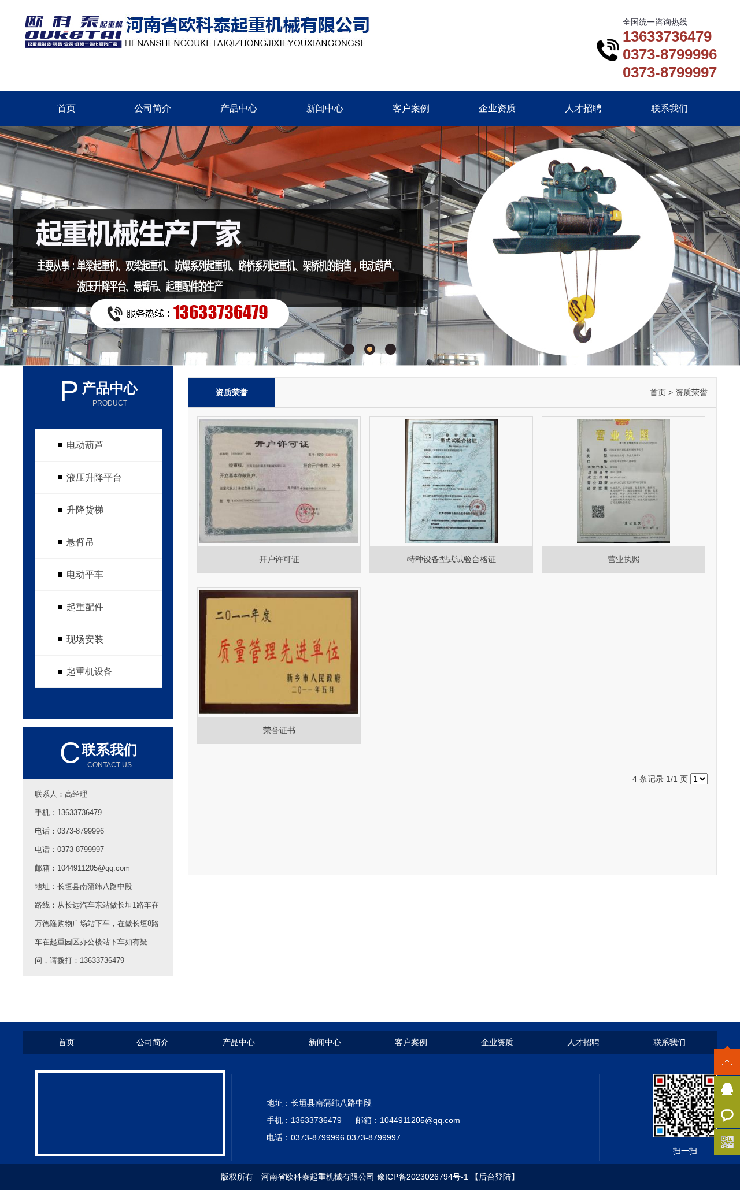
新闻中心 (324, 108)
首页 (66, 108)
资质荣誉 (691, 392)
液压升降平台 (94, 477)
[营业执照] (623, 541)
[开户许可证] (279, 541)
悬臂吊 (80, 542)
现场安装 (84, 639)
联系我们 (669, 108)
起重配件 (84, 607)
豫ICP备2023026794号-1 (422, 1176)
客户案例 (411, 108)
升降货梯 (84, 510)
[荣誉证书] (279, 712)
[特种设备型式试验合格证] (451, 541)
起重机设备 (89, 671)
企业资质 (497, 108)
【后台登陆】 (495, 1176)
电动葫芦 (84, 445)
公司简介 (152, 108)
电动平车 (84, 574)
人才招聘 (583, 108)
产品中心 (238, 108)
